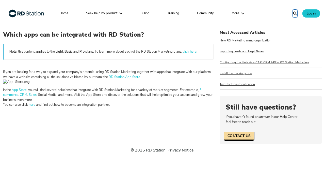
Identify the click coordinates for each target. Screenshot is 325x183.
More (235, 13)
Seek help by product (101, 13)
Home (63, 13)
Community (205, 13)
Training (173, 13)
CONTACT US (239, 135)
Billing (145, 13)
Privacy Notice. (181, 150)
